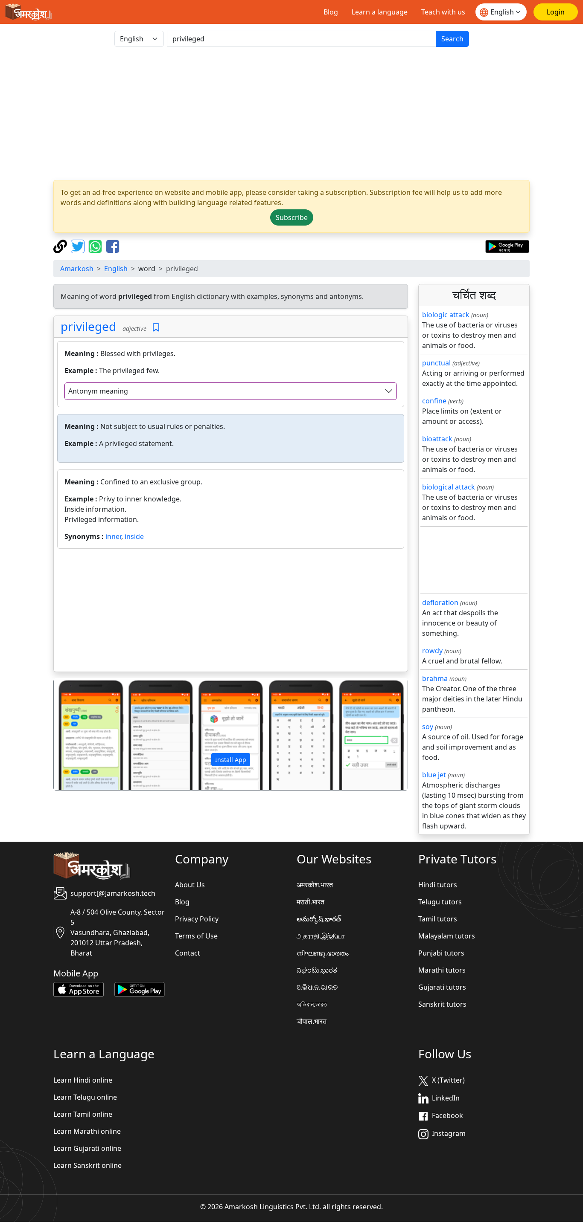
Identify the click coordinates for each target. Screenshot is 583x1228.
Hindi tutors (437, 884)
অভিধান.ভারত (312, 1004)
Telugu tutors (440, 902)
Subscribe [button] (292, 217)
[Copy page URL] (61, 245)
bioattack (437, 438)
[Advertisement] (291, 113)
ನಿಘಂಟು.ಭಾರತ (317, 970)
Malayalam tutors (446, 936)
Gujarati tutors (442, 987)
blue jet (434, 774)
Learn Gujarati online (87, 1148)
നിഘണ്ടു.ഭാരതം (323, 953)
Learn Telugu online (85, 1097)
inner (113, 536)
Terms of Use (196, 936)
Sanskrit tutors (442, 1004)
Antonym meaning (98, 391)
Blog (331, 12)
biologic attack (445, 314)
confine (434, 400)
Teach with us (443, 12)
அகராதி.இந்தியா (321, 936)
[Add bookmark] (156, 327)
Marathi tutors (442, 970)
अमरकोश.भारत (315, 884)
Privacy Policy (197, 919)
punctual (436, 363)
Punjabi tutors (441, 953)
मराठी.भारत (310, 902)
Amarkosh (76, 268)
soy (427, 726)
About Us (190, 884)
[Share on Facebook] (113, 245)
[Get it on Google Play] (507, 245)
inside (134, 536)
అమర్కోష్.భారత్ (319, 919)
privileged (88, 326)
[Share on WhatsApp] (96, 245)
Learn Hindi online (82, 1080)
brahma (435, 678)
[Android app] (139, 988)
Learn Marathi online (87, 1131)
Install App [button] (230, 760)
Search (452, 38)
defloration (440, 602)
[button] (80, 734)
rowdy (432, 650)
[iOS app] (78, 988)
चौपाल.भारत (311, 1021)
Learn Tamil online (82, 1114)
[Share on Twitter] (79, 245)
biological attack (448, 487)
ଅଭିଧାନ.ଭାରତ (317, 987)
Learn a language (380, 12)
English (116, 268)
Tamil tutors (437, 919)
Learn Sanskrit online (87, 1165)
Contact (187, 953)
